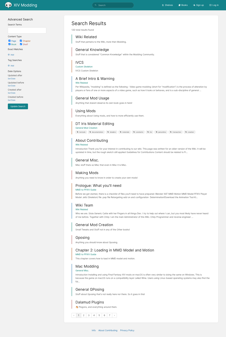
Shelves (169, 5)
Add (12, 55)
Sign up (200, 5)
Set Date (11, 78)
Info (94, 330)
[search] (113, 5)
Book (14, 44)
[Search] (96, 5)
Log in (215, 5)
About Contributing (107, 330)
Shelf (25, 44)
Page (14, 41)
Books (184, 5)
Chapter (27, 41)
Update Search (17, 106)
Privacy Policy (127, 330)
